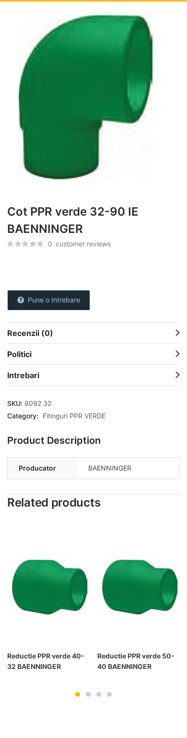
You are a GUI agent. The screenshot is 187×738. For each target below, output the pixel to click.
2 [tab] (88, 694)
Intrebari (23, 375)
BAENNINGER (109, 468)
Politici (19, 354)
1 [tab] (77, 694)
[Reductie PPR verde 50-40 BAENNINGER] (138, 584)
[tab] (93, 332)
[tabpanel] (48, 601)
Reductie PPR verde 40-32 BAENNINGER (45, 661)
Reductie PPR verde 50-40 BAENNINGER (136, 661)
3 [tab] (98, 694)
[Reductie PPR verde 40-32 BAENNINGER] (48, 584)
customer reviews (79, 244)
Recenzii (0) (30, 333)
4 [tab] (109, 694)
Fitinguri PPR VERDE (74, 416)
